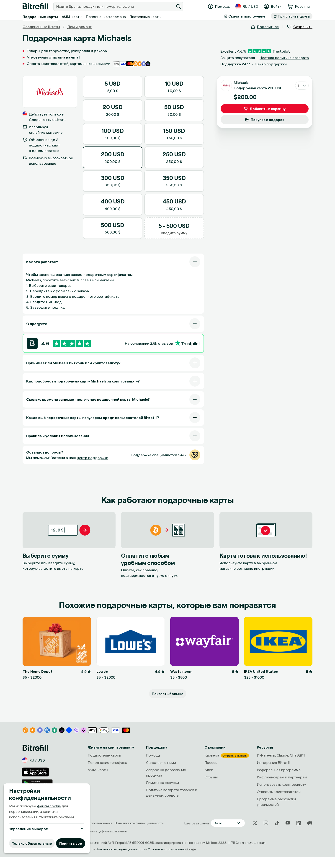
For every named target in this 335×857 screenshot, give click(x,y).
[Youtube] (288, 823)
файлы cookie (49, 806)
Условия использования (166, 849)
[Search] (178, 6)
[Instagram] (266, 823)
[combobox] (114, 6)
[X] (255, 823)
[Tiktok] (277, 823)
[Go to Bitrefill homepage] (35, 6)
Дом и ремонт (79, 26)
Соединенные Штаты (41, 26)
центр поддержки (92, 457)
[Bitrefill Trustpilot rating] (72, 343)
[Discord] (309, 823)
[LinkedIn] (299, 823)
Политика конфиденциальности (120, 849)
